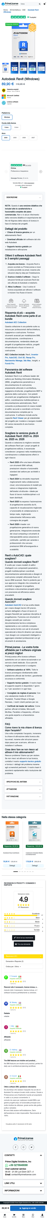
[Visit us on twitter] (31, 1147)
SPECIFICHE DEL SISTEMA (17, 782)
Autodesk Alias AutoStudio (11, 853)
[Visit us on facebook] (15, 1147)
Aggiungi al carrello (29, 1208)
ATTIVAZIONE (12, 789)
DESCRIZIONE (12, 197)
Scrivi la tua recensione (24, 938)
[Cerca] (40, 4)
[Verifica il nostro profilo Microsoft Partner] (4, 97)
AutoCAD (13, 358)
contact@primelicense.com (23, 1175)
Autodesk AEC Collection (15, 322)
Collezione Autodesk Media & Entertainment (34, 853)
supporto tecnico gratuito (30, 762)
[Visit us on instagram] (23, 1147)
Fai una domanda (23, 944)
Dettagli (12, 866)
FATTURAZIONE (13, 796)
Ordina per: (10, 966)
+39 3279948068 (18, 1165)
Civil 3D (21, 358)
